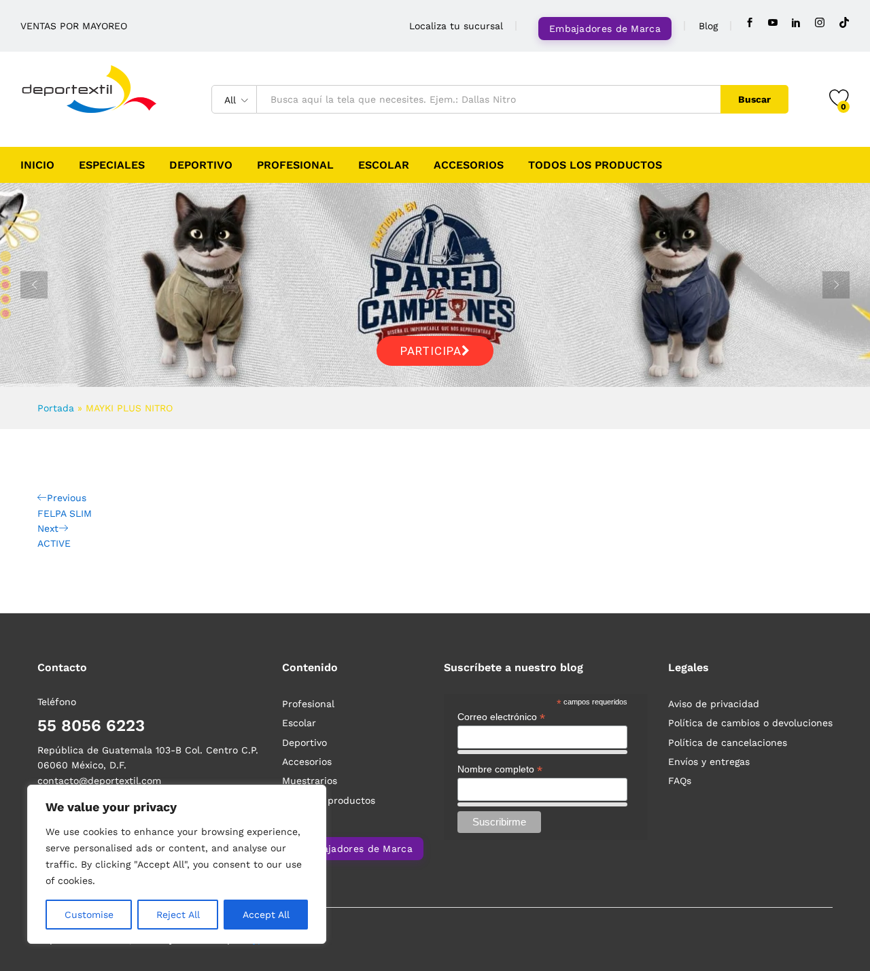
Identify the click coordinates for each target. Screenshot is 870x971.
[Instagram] (819, 23)
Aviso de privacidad (713, 703)
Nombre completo (499, 769)
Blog (708, 25)
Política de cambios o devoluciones (750, 722)
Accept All (266, 914)
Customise (89, 914)
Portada (55, 408)
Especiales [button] (112, 165)
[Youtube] (772, 23)
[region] (176, 864)
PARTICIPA (431, 351)
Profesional (295, 165)
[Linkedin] (795, 23)
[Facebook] (749, 23)
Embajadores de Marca (605, 28)
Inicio (37, 165)
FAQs (679, 780)
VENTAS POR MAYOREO (73, 25)
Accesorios (469, 165)
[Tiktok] (844, 23)
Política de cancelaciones (727, 742)
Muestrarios (309, 780)
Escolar (383, 165)
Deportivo (200, 165)
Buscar (754, 99)
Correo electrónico (501, 717)
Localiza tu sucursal (456, 25)
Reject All (178, 914)
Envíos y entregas (709, 761)
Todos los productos (595, 165)
